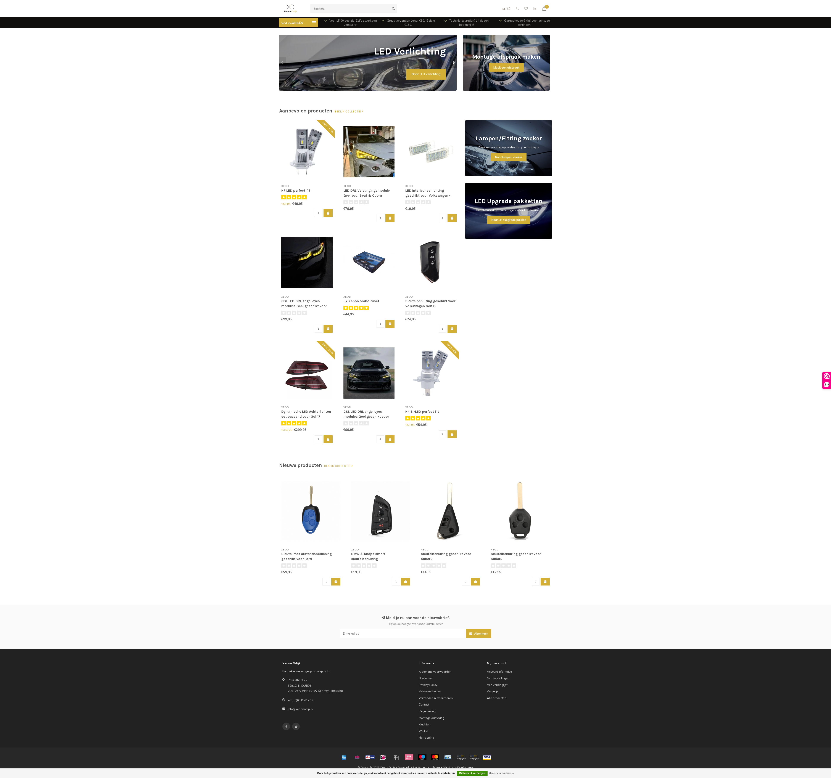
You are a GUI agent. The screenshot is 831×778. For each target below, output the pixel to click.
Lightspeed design (441, 767)
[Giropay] (370, 757)
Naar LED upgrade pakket (508, 219)
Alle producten (496, 698)
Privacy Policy (428, 685)
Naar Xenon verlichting (424, 74)
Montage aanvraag (431, 718)
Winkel (423, 731)
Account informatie (499, 671)
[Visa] (487, 757)
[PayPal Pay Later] (474, 757)
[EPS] (357, 757)
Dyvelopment (465, 767)
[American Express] (344, 757)
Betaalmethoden (430, 691)
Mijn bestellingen (498, 678)
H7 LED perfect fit (295, 190)
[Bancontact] (448, 757)
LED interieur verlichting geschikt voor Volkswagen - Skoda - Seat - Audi (428, 195)
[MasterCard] (435, 757)
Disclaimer (426, 678)
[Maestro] (422, 757)
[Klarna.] (409, 757)
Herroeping (426, 737)
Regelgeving (427, 711)
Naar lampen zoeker (508, 157)
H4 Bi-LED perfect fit (422, 411)
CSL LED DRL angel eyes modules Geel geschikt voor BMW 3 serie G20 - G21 (304, 306)
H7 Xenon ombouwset (361, 301)
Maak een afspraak (506, 67)
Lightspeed (420, 767)
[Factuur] (396, 757)
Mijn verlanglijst (497, 685)
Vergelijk (492, 691)
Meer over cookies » (501, 773)
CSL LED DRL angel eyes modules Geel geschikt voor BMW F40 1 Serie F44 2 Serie (366, 416)
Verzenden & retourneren (436, 698)
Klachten (424, 724)
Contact (424, 704)
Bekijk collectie (348, 111)
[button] (282, 62)
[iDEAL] (383, 757)
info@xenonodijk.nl (300, 709)
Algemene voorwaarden (435, 671)
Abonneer (480, 633)
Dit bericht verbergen (472, 773)
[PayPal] (461, 757)
